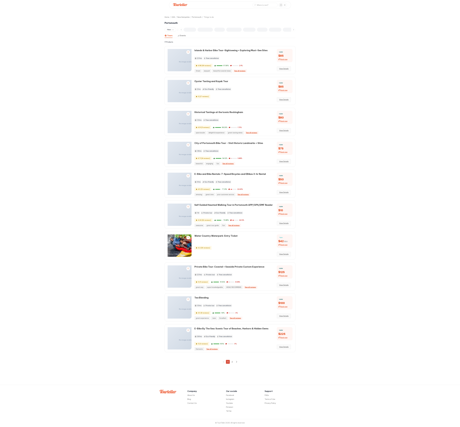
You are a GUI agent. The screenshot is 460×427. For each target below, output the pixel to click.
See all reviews (239, 71)
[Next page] (236, 362)
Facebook (230, 395)
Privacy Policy (270, 403)
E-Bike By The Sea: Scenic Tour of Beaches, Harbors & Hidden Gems (231, 328)
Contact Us (192, 403)
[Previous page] (223, 362)
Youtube (229, 403)
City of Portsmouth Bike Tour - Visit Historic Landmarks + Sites (228, 143)
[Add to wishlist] (188, 52)
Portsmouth (196, 17)
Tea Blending (201, 297)
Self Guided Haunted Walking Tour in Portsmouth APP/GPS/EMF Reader (233, 205)
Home (167, 17)
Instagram (230, 399)
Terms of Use (270, 399)
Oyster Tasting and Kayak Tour (211, 81)
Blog (189, 399)
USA (173, 17)
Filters (169, 30)
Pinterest (229, 407)
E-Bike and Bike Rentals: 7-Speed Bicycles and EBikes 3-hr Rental (230, 174)
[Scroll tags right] (293, 30)
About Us (191, 395)
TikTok (228, 411)
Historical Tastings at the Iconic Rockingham (218, 112)
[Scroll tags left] (181, 30)
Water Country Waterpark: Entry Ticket (216, 235)
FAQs (267, 395)
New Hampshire (183, 17)
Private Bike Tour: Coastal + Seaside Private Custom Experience (229, 266)
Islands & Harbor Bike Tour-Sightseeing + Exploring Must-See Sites (231, 50)
